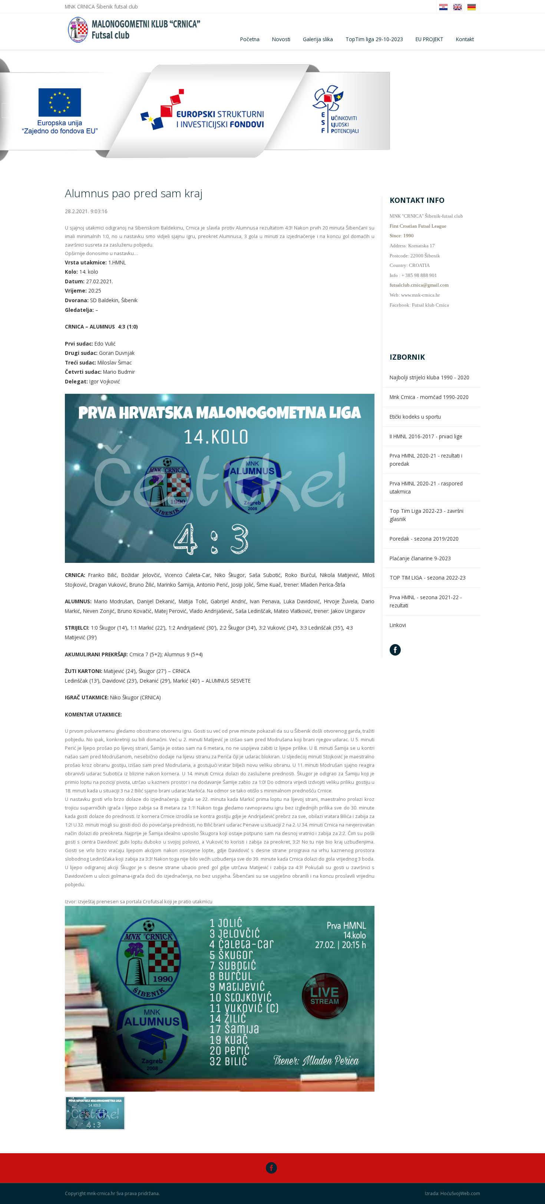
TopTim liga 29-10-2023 (374, 39)
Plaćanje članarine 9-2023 (420, 558)
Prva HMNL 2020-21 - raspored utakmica (426, 487)
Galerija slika (318, 39)
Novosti (281, 39)
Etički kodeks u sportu (415, 416)
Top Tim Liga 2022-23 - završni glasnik (426, 514)
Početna (250, 39)
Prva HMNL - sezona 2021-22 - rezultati (426, 601)
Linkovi (398, 625)
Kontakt (465, 39)
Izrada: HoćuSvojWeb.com (452, 1194)
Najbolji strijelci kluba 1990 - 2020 (429, 377)
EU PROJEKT (429, 39)
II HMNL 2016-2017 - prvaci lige (426, 436)
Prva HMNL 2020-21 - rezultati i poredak (426, 459)
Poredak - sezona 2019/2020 (424, 538)
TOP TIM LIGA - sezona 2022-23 (428, 577)
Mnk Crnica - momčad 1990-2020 (429, 396)
